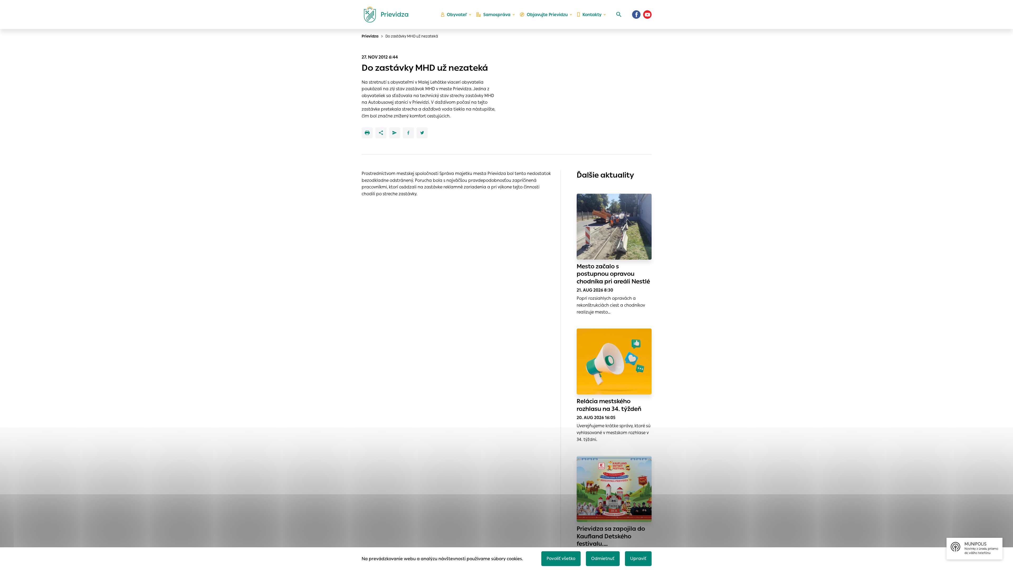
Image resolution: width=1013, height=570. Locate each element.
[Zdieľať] (380, 132)
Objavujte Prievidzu (547, 14)
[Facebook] (636, 14)
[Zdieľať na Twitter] (422, 132)
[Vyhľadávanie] (619, 14)
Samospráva (496, 14)
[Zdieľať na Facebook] (408, 132)
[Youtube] (647, 14)
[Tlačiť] (367, 132)
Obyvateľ (457, 14)
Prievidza (370, 36)
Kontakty (591, 14)
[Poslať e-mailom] (394, 132)
